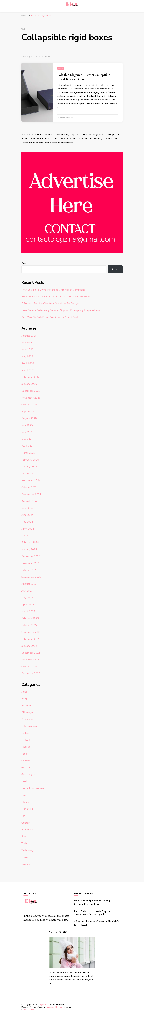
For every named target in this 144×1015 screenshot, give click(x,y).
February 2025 (30, 459)
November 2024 (30, 480)
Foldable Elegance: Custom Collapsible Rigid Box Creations (83, 77)
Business (26, 705)
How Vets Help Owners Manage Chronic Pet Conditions (53, 289)
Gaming (25, 760)
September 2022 (31, 632)
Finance (25, 747)
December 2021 (30, 652)
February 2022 (30, 639)
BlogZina (42, 1004)
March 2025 (28, 453)
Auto (24, 691)
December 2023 (30, 556)
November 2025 (30, 397)
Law (23, 795)
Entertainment (29, 726)
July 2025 (27, 425)
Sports (25, 836)
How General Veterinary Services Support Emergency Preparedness (60, 310)
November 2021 (30, 659)
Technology (28, 850)
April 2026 (27, 363)
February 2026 (30, 377)
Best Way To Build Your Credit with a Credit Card (49, 317)
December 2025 (30, 390)
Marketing (27, 809)
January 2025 (29, 466)
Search (25, 263)
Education (27, 719)
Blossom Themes (54, 1007)
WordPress (29, 1009)
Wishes (25, 864)
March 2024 (28, 535)
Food (24, 753)
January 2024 (29, 549)
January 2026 (29, 384)
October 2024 (29, 487)
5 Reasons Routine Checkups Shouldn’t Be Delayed (50, 303)
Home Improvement (33, 788)
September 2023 (31, 577)
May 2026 (27, 356)
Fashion (25, 733)
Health (25, 781)
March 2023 (28, 611)
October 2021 (29, 666)
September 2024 (31, 494)
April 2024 (27, 528)
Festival (25, 740)
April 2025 (27, 446)
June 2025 (27, 432)
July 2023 (27, 590)
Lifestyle (26, 802)
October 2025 (29, 404)
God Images (28, 774)
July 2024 (27, 508)
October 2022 (29, 625)
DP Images (27, 712)
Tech (24, 843)
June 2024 (27, 515)
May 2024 (27, 521)
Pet (23, 815)
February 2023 (30, 618)
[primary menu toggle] (3, 6)
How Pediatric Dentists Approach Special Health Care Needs (56, 296)
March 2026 (28, 370)
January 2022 (29, 646)
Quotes (25, 822)
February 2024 (30, 542)
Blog (60, 68)
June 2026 (27, 349)
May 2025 (27, 439)
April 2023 (27, 604)
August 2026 (29, 335)
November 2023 (30, 563)
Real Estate (27, 829)
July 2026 (27, 342)
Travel (25, 857)
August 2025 (29, 418)
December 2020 (30, 673)
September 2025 (31, 411)
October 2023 (29, 570)
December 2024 (30, 473)
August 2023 (29, 584)
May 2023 (27, 597)
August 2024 (29, 501)
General (26, 767)
